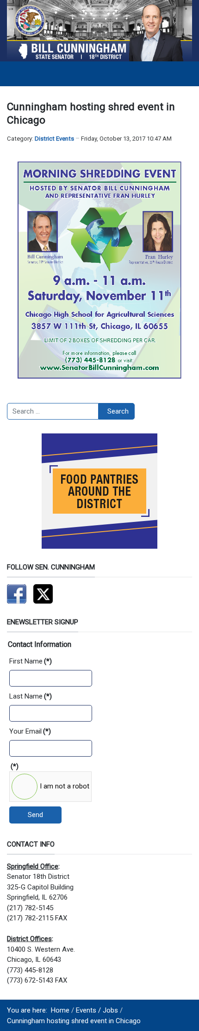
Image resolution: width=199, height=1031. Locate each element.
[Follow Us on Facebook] (16, 593)
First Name (30, 661)
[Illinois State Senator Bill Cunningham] (99, 30)
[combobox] (53, 411)
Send (35, 815)
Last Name (30, 696)
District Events (54, 138)
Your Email (30, 731)
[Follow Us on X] (43, 593)
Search (118, 411)
